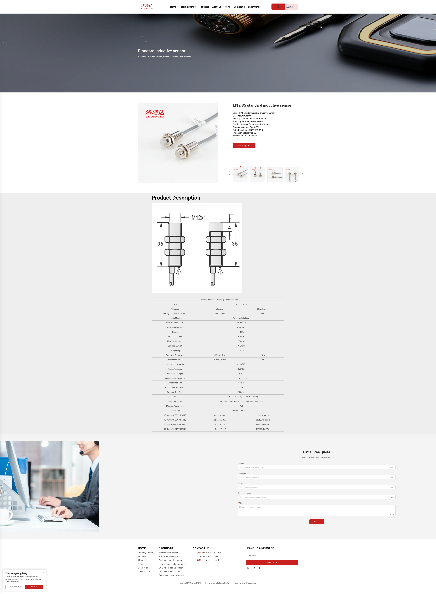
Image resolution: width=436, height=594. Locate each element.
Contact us (239, 6)
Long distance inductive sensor (173, 564)
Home (173, 6)
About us (216, 6)
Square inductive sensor (170, 556)
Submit (317, 521)
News (227, 6)
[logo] (147, 7)
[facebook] (254, 569)
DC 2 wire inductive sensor (171, 568)
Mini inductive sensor (168, 553)
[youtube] (248, 569)
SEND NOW (272, 562)
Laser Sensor (254, 6)
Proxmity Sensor (188, 6)
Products (204, 6)
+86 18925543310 (214, 553)
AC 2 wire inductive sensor (171, 571)
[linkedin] (260, 569)
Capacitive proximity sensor (171, 575)
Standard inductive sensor (181, 57)
